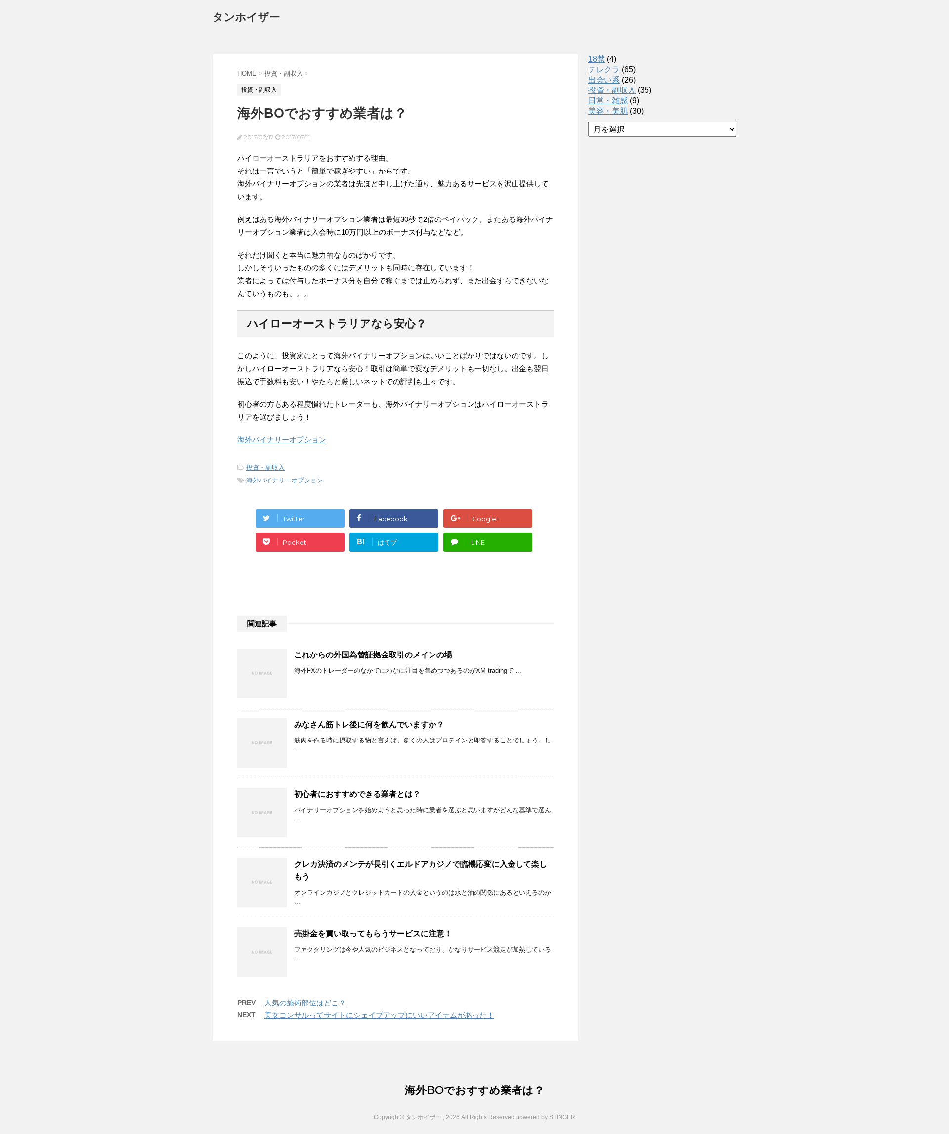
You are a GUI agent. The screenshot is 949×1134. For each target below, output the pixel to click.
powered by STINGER (545, 1117)
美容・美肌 (608, 111)
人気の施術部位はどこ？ (305, 1003)
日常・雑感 (608, 100)
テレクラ (604, 69)
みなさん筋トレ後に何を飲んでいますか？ (369, 724)
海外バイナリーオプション (281, 440)
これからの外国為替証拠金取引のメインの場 (373, 655)
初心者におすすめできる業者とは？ (357, 794)
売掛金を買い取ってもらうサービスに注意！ (373, 933)
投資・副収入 (265, 467)
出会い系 (604, 80)
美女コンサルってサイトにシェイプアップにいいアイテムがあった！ (379, 1015)
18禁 (596, 59)
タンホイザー (246, 17)
